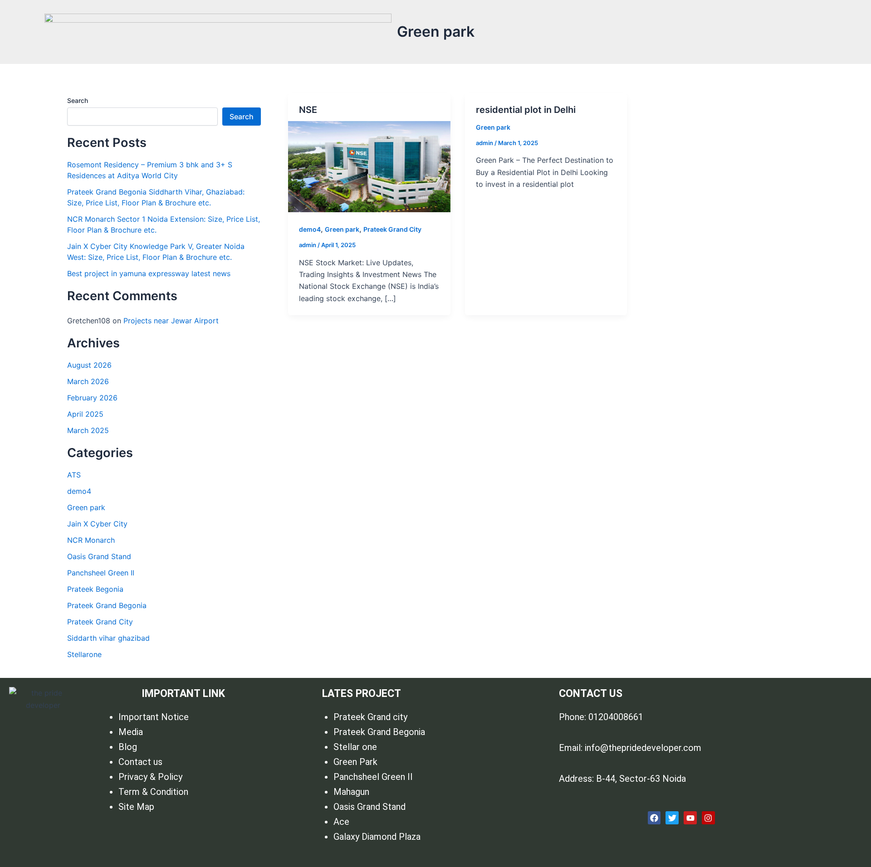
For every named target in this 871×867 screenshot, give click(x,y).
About (459, 87)
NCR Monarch (91, 540)
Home (315, 87)
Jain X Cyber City (97, 523)
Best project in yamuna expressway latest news (148, 273)
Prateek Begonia (95, 589)
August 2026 (89, 365)
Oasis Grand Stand (99, 556)
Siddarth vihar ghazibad (108, 638)
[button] (362, 88)
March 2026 (88, 381)
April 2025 (85, 414)
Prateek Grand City (100, 621)
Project (358, 87)
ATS (74, 474)
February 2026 (92, 397)
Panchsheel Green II (100, 572)
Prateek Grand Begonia (107, 605)
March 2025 (88, 430)
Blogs (410, 87)
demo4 (79, 491)
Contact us (509, 87)
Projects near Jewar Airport (171, 320)
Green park (86, 507)
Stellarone (84, 654)
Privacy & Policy (150, 776)
